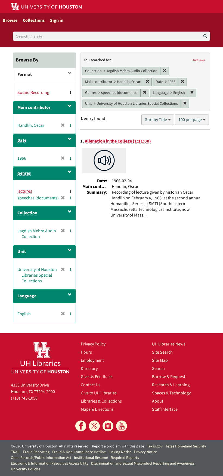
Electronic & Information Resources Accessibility (49, 463)
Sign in (56, 20)
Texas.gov (155, 446)
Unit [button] (21, 252)
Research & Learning (171, 385)
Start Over (198, 60)
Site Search (162, 352)
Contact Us (90, 385)
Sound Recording (33, 92)
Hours (86, 352)
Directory (89, 369)
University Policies (25, 469)
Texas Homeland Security (185, 446)
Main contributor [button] (34, 107)
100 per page (190, 120)
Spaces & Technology (171, 393)
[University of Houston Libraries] (40, 358)
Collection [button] (27, 213)
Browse (10, 20)
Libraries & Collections (101, 401)
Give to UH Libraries (99, 393)
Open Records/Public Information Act (41, 457)
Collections (34, 20)
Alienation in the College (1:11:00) (118, 141)
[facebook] (80, 426)
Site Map (160, 360)
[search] (205, 36)
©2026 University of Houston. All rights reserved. (50, 446)
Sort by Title (156, 120)
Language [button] (26, 296)
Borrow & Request (168, 377)
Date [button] (21, 140)
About (157, 401)
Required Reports (125, 457)
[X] (94, 426)
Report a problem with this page (118, 446)
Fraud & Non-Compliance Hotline (79, 452)
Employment (92, 360)
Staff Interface (165, 409)
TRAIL (15, 452)
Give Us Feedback (97, 377)
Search (158, 369)
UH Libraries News (168, 344)
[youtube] (121, 426)
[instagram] (108, 426)
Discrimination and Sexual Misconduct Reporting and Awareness (142, 463)
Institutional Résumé (91, 457)
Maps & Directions (97, 409)
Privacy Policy (93, 344)
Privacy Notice (145, 452)
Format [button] (24, 75)
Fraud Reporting (36, 452)
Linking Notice (120, 452)
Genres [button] (24, 173)
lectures (24, 191)
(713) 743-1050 (24, 398)
